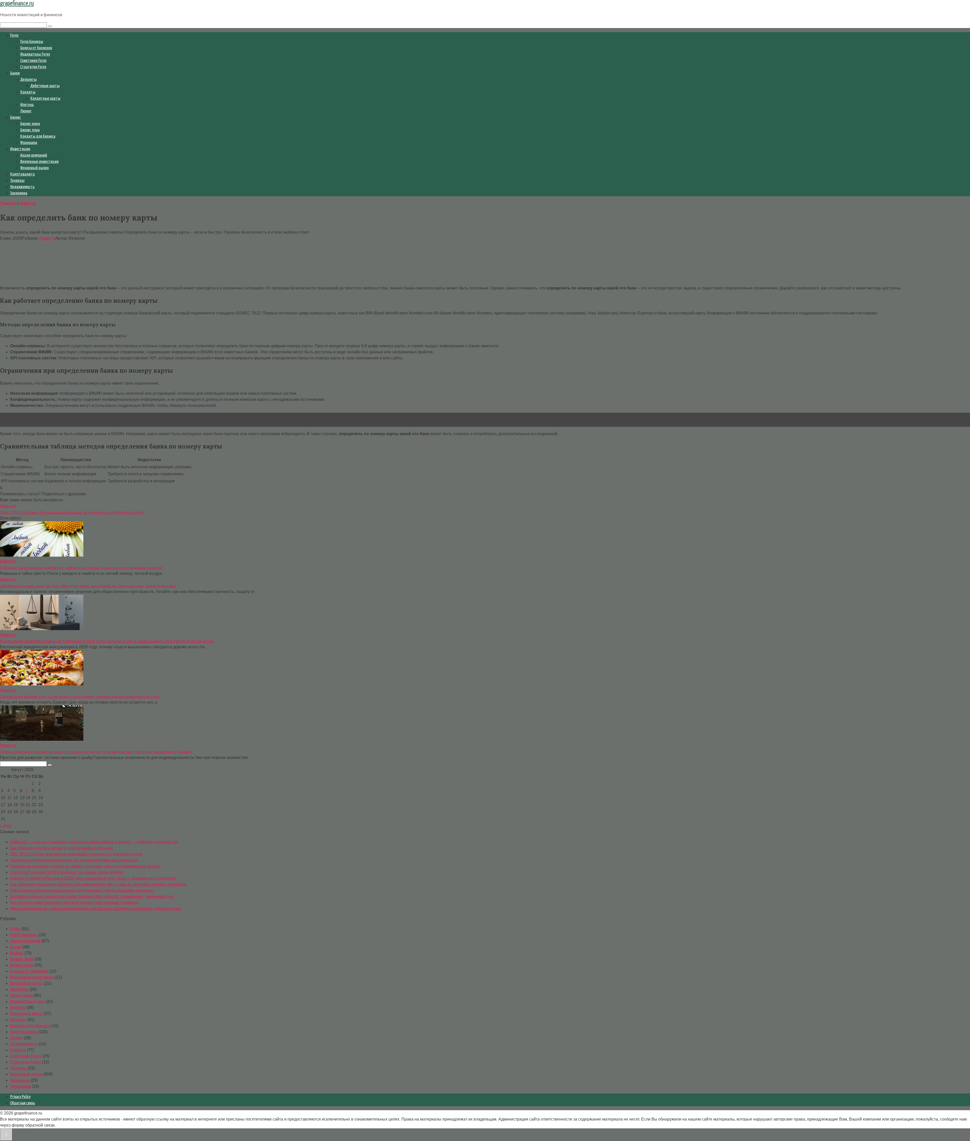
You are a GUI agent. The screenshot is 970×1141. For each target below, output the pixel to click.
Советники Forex (33, 60)
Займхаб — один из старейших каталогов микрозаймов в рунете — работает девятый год (94, 842)
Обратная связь (22, 1103)
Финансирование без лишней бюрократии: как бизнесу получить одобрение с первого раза (95, 908)
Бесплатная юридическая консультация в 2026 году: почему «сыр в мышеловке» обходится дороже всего (107, 640)
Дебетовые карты (45, 85)
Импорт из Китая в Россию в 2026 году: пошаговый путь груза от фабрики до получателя (93, 878)
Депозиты (28, 79)
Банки (15, 73)
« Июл (6, 826)
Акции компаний (33, 155)
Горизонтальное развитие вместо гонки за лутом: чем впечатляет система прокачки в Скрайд (96, 751)
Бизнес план (30, 130)
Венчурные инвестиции (39, 161)
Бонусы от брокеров (36, 47)
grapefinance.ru (17, 3)
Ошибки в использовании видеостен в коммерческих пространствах (74, 860)
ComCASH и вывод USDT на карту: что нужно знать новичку (67, 872)
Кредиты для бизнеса (37, 136)
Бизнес (15, 117)
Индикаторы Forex (35, 54)
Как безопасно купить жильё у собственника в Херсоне (61, 848)
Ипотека (27, 104)
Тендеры (17, 180)
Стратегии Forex (33, 66)
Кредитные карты (45, 98)
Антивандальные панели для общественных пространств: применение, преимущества (88, 585)
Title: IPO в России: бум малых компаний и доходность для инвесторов (72, 512)
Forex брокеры (31, 41)
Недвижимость (22, 186)
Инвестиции (20, 148)
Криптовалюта (22, 174)
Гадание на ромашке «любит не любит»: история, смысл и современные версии (81, 567)
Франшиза (28, 142)
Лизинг (26, 111)
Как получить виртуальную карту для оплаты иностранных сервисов (74, 902)
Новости (47, 238)
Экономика (18, 193)
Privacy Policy (20, 1096)
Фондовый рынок (34, 167)
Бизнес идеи (30, 123)
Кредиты (27, 92)
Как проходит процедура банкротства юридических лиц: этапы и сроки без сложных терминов (98, 884)
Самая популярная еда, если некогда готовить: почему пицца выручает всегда (80, 696)
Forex (14, 35)
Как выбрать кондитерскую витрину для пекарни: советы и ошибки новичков (81, 890)
